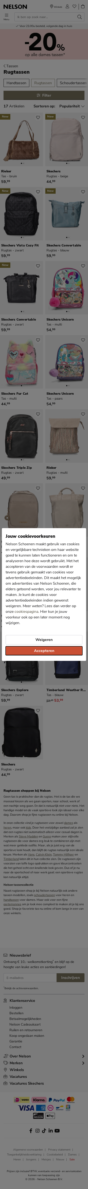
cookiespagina (26, 611)
